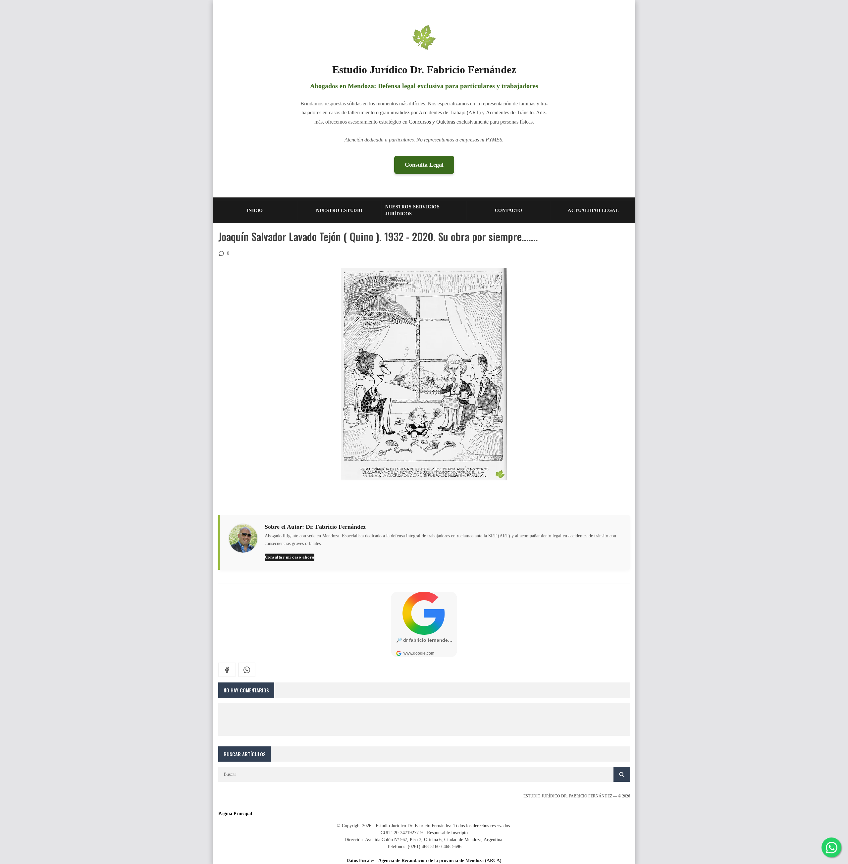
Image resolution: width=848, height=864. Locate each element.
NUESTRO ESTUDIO (339, 210)
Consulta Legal (424, 164)
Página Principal (235, 813)
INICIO (255, 210)
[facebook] (227, 670)
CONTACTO (508, 210)
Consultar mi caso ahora (290, 557)
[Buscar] (621, 774)
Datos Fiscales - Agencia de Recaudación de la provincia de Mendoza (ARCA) (424, 860)
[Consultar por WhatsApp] (831, 847)
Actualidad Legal (593, 210)
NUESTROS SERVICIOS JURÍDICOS (412, 210)
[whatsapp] (246, 670)
